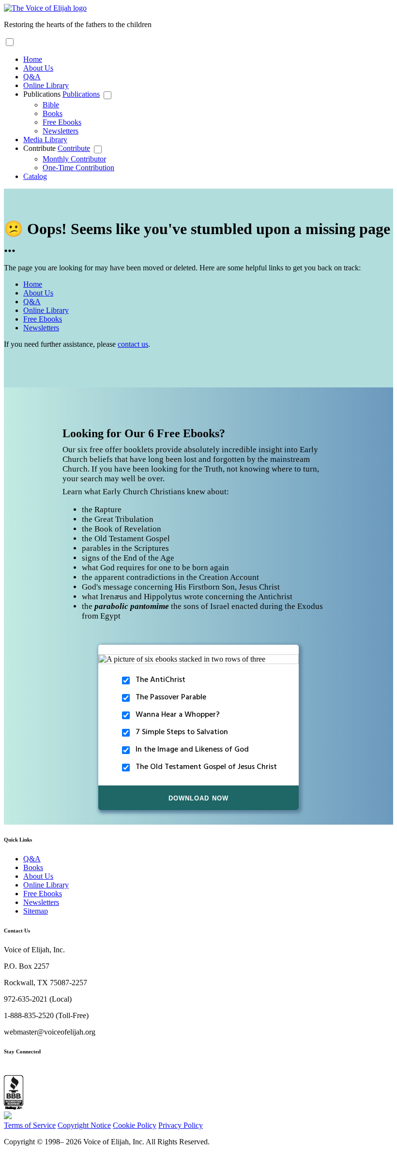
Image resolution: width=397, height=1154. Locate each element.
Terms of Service (30, 1125)
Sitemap (35, 911)
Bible (51, 105)
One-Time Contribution (78, 167)
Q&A (32, 77)
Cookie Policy (134, 1125)
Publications (42, 94)
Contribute (40, 148)
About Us (38, 68)
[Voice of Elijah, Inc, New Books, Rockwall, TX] (13, 1093)
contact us (133, 344)
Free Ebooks (62, 122)
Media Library (45, 139)
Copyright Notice (84, 1125)
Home (32, 59)
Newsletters (60, 131)
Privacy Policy (180, 1125)
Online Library (46, 85)
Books (52, 113)
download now (198, 797)
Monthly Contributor (74, 159)
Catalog (35, 176)
